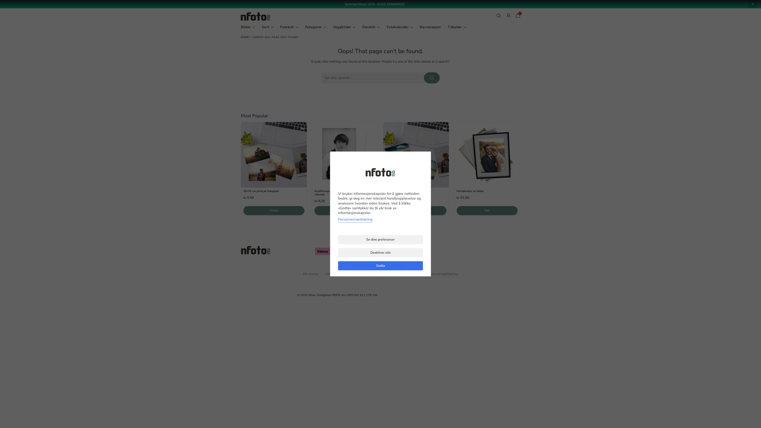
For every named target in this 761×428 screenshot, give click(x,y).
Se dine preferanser (380, 240)
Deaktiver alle (380, 253)
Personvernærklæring (355, 219)
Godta (380, 266)
